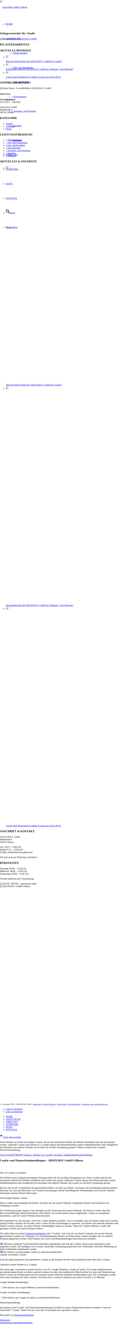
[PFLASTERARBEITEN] (18, 39)
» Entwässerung (13, 148)
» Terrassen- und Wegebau (18, 150)
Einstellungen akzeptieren (12, 1322)
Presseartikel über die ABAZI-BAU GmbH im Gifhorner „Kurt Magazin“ (40, 69)
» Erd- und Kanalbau (15, 145)
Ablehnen (28, 1322)
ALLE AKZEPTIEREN (11, 1155)
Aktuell (9, 123)
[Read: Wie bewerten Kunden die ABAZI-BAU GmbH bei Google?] (8, 57)
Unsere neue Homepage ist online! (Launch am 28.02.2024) (33, 77)
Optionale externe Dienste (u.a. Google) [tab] (18, 1264)
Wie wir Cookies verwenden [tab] (13, 1173)
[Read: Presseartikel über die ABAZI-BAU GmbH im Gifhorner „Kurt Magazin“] (8, 65)
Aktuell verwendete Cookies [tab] (13, 1254)
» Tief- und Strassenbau (16, 142)
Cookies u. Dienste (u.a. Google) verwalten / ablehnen (47, 1155)
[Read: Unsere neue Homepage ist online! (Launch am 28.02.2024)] (8, 72)
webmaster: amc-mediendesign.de (94, 1104)
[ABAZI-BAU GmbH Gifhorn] (13, 7)
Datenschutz (62, 1104)
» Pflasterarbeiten (14, 140)
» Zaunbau (11, 153)
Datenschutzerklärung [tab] (10, 1302)
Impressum (37, 1104)
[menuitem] (62, 1116)
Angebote (10, 126)
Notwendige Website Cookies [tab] (13, 1198)
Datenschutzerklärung (82, 1155)
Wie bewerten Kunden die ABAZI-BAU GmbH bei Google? (34, 61)
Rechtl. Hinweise (49, 1104)
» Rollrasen (11, 156)
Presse (9, 129)
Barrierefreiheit (74, 1104)
